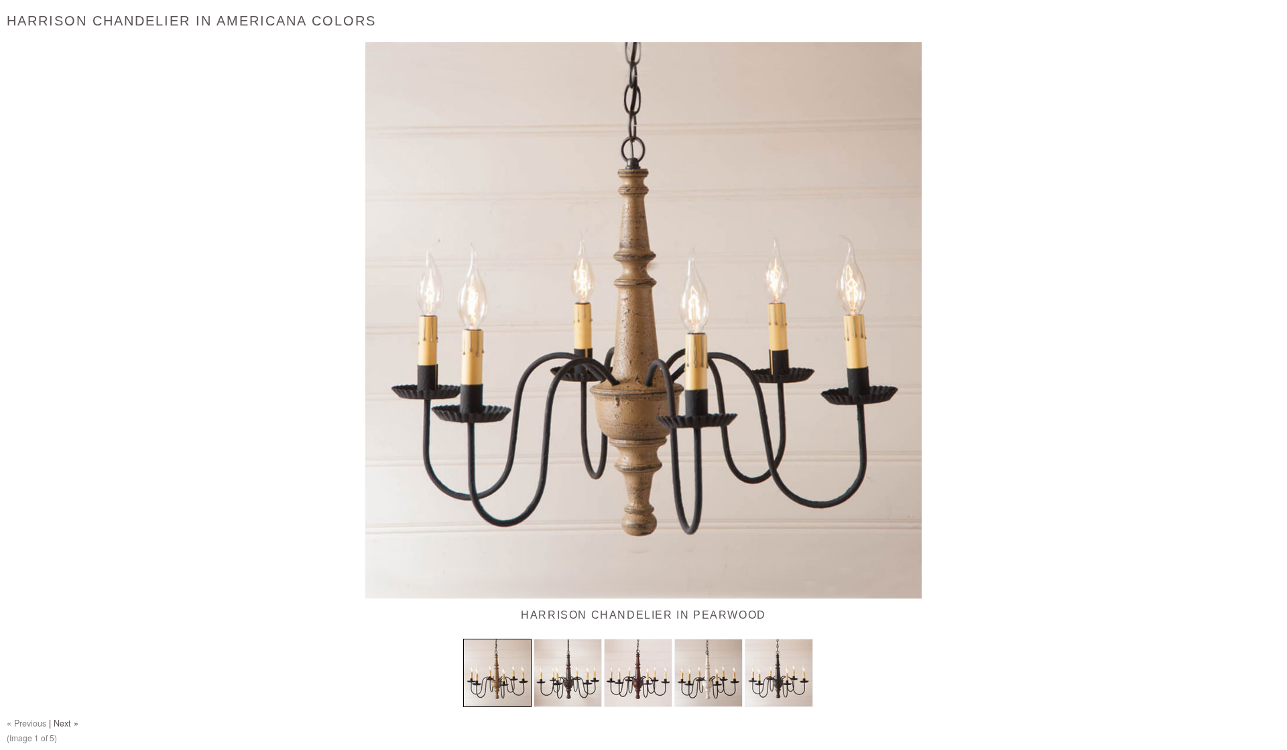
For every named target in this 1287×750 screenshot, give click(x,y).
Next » (66, 723)
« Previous (26, 723)
